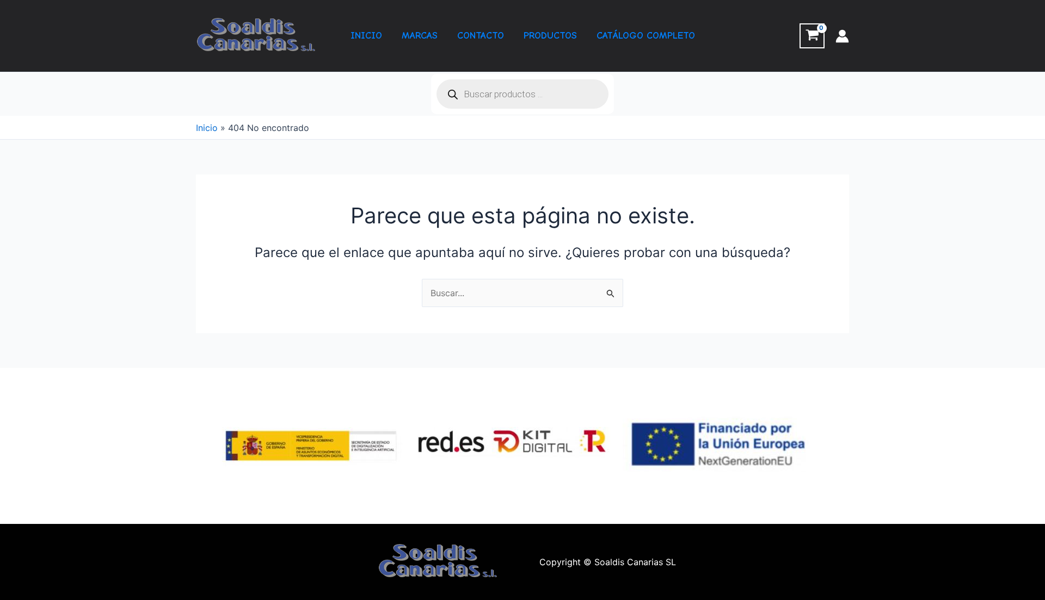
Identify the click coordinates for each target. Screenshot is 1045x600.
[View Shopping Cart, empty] (812, 35)
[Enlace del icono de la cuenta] (842, 36)
